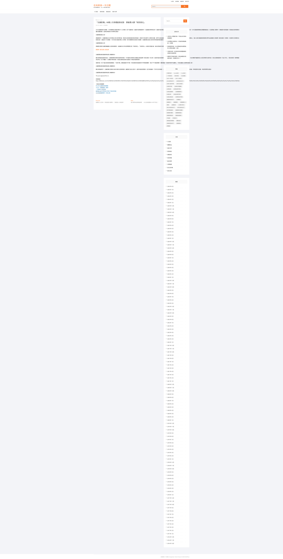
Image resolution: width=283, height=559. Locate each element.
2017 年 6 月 (170, 517)
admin (100, 25)
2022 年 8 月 (170, 319)
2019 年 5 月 (170, 446)
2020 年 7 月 (170, 400)
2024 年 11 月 (170, 245)
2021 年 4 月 (170, 371)
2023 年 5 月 (170, 303)
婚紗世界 (187, 1)
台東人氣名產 (179, 83)
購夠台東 (178, 120)
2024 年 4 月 (170, 267)
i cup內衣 (183, 73)
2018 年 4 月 (170, 485)
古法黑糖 (183, 75)
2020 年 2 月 (170, 417)
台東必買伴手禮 (177, 94)
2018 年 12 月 (170, 462)
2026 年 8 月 (170, 186)
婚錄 (168, 104)
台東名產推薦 (170, 91)
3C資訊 (172, 1)
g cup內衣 (176, 73)
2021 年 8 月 (170, 358)
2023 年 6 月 (170, 300)
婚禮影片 (169, 102)
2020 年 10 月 (170, 391)
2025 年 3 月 (170, 232)
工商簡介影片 (181, 104)
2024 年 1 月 (170, 277)
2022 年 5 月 (170, 329)
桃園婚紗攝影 (170, 112)
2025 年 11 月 (170, 209)
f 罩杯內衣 (169, 73)
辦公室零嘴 (170, 167)
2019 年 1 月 (170, 459)
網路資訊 (182, 1)
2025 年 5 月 (170, 228)
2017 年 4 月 (170, 524)
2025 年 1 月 (170, 238)
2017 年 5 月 (170, 520)
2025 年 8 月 (170, 219)
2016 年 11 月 (170, 540)
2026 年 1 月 (170, 202)
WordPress (187, 556)
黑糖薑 (168, 126)
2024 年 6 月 (170, 261)
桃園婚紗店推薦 (179, 110)
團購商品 (169, 145)
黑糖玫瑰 (178, 123)
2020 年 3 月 (170, 413)
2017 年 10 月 (170, 504)
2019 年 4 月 (170, 449)
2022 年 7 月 (170, 322)
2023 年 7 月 (170, 296)
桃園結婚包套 (170, 115)
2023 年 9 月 (170, 290)
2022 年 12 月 (170, 306)
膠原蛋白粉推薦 (170, 120)
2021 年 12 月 (170, 345)
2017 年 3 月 (170, 527)
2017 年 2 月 (170, 530)
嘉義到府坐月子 (170, 99)
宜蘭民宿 (174, 104)
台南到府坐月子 (180, 81)
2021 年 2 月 (170, 378)
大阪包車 (106, 49)
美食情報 (177, 1)
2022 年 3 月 (170, 335)
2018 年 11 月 (170, 465)
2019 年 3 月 (170, 452)
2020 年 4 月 (170, 410)
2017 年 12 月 (170, 498)
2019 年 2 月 (170, 456)
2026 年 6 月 (170, 193)
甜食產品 (169, 151)
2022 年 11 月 (170, 309)
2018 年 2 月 (170, 491)
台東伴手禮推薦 (178, 86)
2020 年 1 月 (170, 420)
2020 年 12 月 (170, 384)
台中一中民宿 (178, 78)
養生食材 (169, 171)
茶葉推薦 (169, 164)
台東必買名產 (170, 96)
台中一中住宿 (170, 78)
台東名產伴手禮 (177, 89)
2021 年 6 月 (170, 365)
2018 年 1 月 (170, 494)
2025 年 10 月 (170, 212)
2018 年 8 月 (170, 475)
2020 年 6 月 (170, 404)
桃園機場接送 (178, 112)
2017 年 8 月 (170, 511)
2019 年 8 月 (170, 436)
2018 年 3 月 (170, 488)
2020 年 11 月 (170, 387)
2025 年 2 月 (170, 235)
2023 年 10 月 (170, 287)
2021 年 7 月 (170, 361)
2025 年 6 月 (170, 225)
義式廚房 (169, 161)
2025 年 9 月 (170, 215)
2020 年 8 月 (170, 397)
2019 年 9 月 (170, 433)
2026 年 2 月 (170, 199)
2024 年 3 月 (170, 270)
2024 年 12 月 (170, 241)
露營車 (97, 49)
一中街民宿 (169, 75)
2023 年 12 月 (170, 280)
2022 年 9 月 (170, 316)
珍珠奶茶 (175, 118)
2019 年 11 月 (170, 426)
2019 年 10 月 (170, 430)
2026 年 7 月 (170, 189)
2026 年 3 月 (170, 196)
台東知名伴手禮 (179, 96)
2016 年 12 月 (170, 537)
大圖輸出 (178, 99)
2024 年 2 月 (170, 274)
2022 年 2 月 (170, 339)
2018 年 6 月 (170, 478)
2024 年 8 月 (170, 254)
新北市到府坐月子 (171, 107)
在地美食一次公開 (102, 5)
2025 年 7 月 (170, 222)
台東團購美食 (178, 91)
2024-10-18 (99, 20)
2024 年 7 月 (170, 258)
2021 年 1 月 (170, 381)
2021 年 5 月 (170, 368)
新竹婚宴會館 (170, 110)
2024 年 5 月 (170, 264)
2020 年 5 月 (170, 407)
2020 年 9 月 (170, 394)
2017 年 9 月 (170, 507)
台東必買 (169, 94)
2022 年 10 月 (170, 313)
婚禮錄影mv (183, 102)
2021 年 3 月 (170, 374)
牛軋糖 (168, 118)
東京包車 (102, 49)
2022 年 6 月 (170, 326)
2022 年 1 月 (170, 342)
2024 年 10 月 (170, 248)
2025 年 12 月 (170, 206)
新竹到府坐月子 (181, 107)
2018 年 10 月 (170, 469)
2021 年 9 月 (170, 355)
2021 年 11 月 (170, 348)
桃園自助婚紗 (178, 115)
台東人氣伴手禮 (170, 83)
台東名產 (169, 89)
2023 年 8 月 (170, 293)
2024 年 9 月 (170, 251)
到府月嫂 (176, 75)
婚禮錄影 (176, 102)
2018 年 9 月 (170, 472)
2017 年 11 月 (170, 501)
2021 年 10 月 (170, 352)
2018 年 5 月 (170, 481)
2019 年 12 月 (170, 423)
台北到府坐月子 (170, 81)
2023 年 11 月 (170, 283)
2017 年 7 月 (170, 514)
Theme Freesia (178, 556)
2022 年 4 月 (170, 332)
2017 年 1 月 (170, 533)
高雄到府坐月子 (170, 123)
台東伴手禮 (169, 86)
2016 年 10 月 (170, 543)
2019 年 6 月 (170, 443)
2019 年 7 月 (170, 439)
